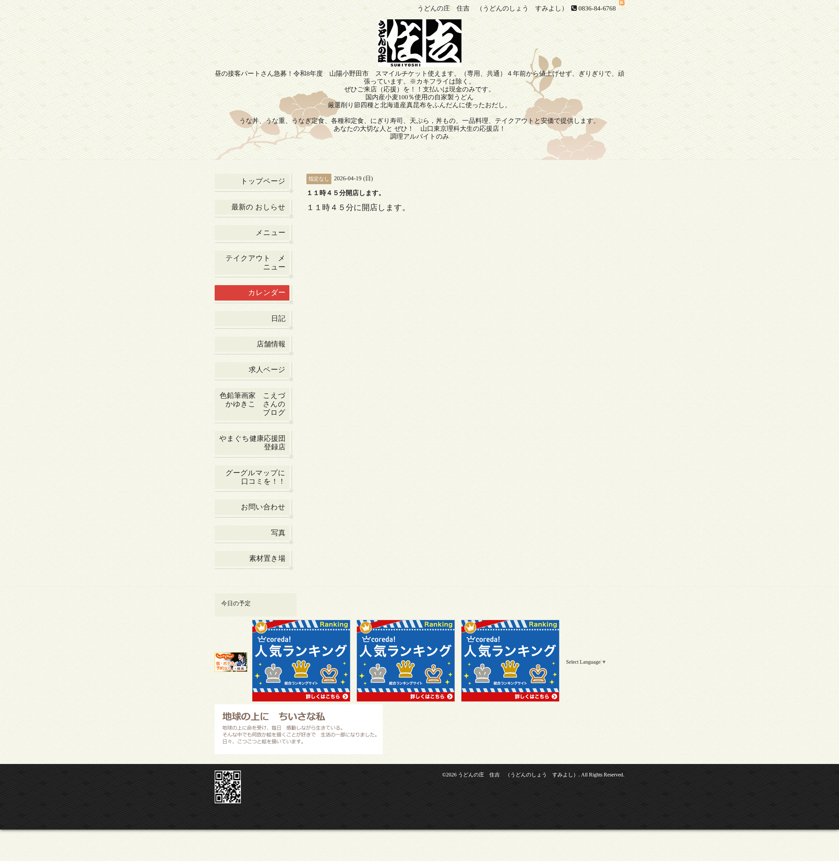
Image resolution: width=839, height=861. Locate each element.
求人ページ (267, 369)
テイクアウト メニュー (255, 262)
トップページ (263, 181)
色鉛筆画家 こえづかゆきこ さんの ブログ (252, 404)
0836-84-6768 (597, 8)
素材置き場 (267, 558)
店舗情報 (271, 344)
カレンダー (266, 292)
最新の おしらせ (258, 207)
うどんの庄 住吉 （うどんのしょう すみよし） (518, 774)
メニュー (270, 232)
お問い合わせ (263, 507)
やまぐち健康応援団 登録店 (254, 442)
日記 (278, 318)
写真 (278, 533)
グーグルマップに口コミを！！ (255, 477)
